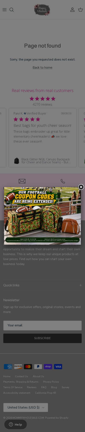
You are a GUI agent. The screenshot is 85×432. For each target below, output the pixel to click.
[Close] (81, 187)
